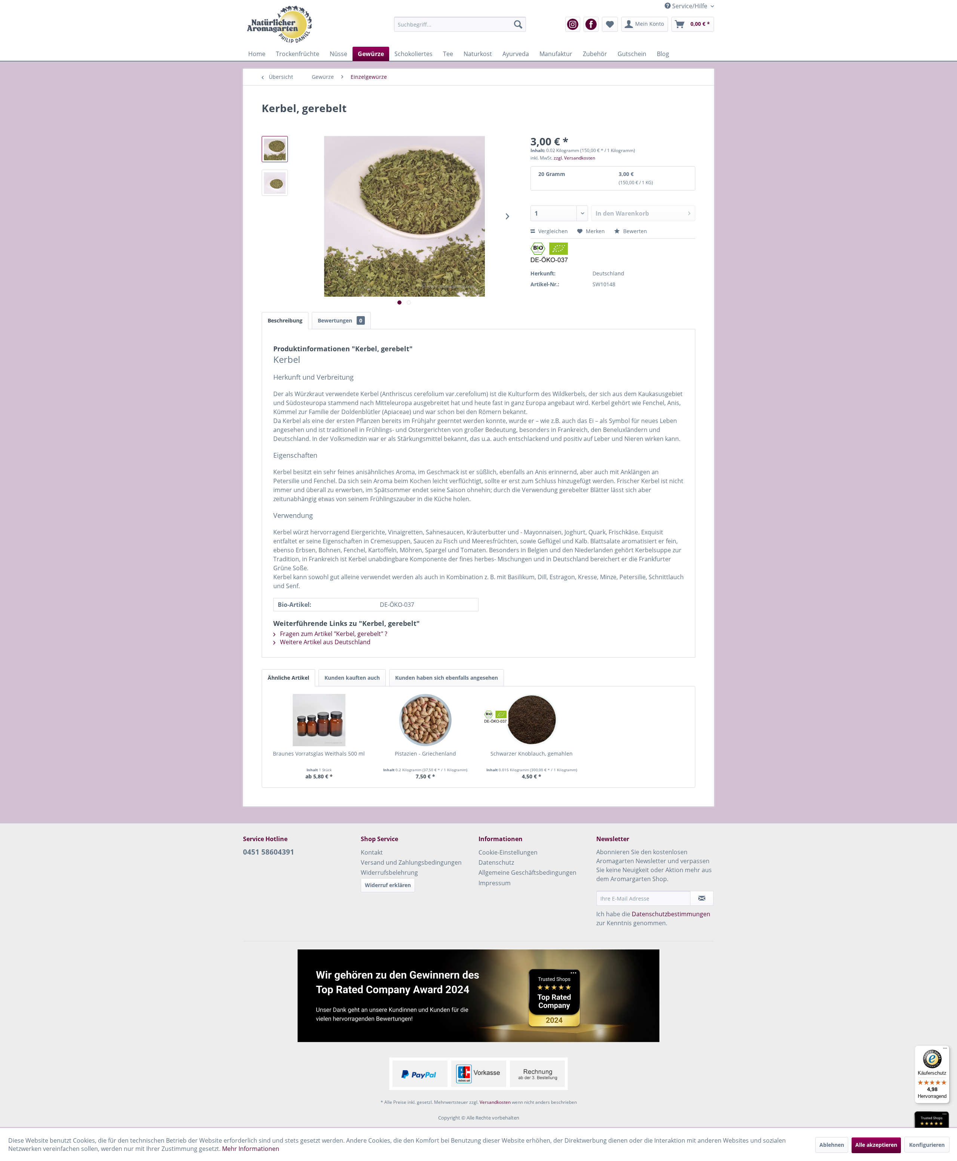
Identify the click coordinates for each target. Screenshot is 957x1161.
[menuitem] (460, 24)
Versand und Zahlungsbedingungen (411, 862)
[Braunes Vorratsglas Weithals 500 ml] (319, 720)
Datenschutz (496, 862)
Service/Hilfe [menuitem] (690, 6)
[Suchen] (518, 24)
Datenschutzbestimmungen (671, 914)
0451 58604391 (268, 852)
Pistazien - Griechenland (425, 753)
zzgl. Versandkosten (574, 158)
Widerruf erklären (388, 885)
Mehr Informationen (250, 1149)
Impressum (494, 883)
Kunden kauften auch (352, 677)
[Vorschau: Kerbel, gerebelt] (275, 149)
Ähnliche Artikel (288, 677)
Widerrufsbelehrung (389, 872)
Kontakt (372, 852)
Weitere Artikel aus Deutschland (324, 642)
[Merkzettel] (610, 24)
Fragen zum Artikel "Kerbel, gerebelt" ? (333, 634)
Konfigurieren (927, 1144)
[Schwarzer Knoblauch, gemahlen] (531, 720)
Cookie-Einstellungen (508, 852)
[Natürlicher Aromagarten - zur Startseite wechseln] (279, 24)
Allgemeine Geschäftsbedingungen (527, 872)
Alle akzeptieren (876, 1144)
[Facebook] (591, 24)
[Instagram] (572, 24)
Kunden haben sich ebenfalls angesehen (446, 677)
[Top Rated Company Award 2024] (478, 996)
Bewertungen (340, 320)
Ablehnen (831, 1144)
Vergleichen (552, 231)
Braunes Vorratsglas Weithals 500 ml (319, 753)
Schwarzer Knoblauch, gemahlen (531, 753)
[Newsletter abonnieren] (702, 898)
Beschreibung (285, 320)
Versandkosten (495, 1102)
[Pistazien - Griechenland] (425, 720)
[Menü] (945, 1050)
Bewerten (634, 231)
